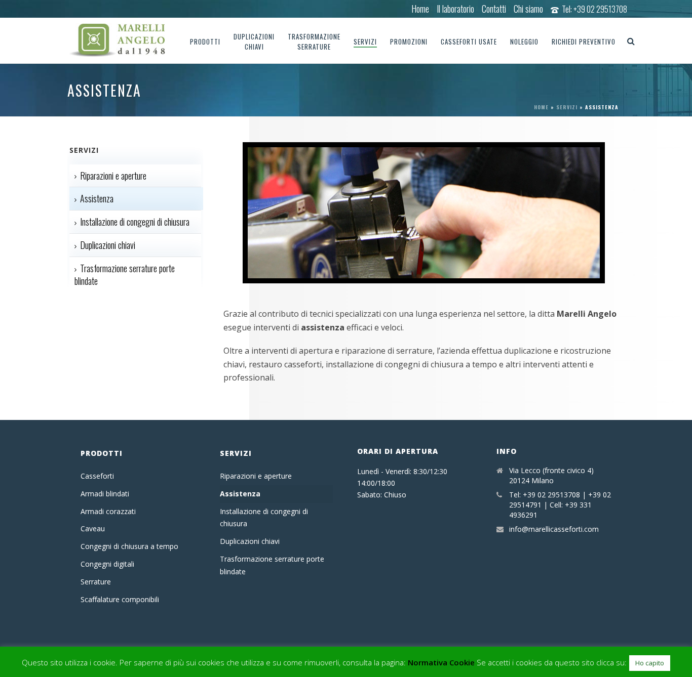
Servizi (365, 41)
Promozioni (409, 41)
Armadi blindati (105, 493)
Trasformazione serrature (314, 41)
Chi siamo (528, 8)
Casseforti (97, 476)
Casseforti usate (469, 41)
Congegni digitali (107, 564)
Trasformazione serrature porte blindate (124, 274)
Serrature (96, 581)
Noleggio (524, 41)
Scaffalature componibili (120, 599)
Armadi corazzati (108, 511)
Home (420, 8)
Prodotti (205, 41)
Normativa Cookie (441, 662)
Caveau (93, 528)
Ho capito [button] (649, 662)
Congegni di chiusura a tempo (129, 546)
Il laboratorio (455, 8)
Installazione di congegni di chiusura (134, 221)
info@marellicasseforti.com (554, 529)
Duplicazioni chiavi (254, 41)
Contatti (494, 8)
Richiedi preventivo (584, 41)
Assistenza (96, 198)
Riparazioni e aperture (113, 175)
